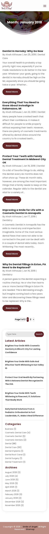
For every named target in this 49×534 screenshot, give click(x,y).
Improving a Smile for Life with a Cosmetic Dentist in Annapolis (23, 211)
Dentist (41, 112)
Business (9, 429)
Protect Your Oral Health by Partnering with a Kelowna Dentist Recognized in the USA (24, 380)
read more (12, 91)
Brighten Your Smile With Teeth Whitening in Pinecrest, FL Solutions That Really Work (22, 396)
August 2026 (11, 472)
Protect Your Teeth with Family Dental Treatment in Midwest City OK (24, 159)
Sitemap (30, 529)
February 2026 (12, 494)
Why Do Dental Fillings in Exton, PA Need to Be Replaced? (24, 266)
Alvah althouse (14, 54)
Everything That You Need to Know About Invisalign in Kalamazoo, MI (20, 105)
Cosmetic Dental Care (16, 432)
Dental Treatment (13, 462)
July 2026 (9, 476)
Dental (8, 443)
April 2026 (9, 487)
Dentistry (7, 220)
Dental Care (11, 447)
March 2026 (10, 490)
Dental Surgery (12, 458)
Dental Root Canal (13, 454)
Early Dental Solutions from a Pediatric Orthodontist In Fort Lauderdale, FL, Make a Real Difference (24, 412)
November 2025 (12, 505)
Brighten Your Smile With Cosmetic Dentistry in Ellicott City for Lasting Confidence (22, 349)
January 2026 (11, 498)
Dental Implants (12, 451)
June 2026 (10, 479)
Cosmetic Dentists (14, 440)
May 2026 (9, 483)
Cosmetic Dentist (13, 436)
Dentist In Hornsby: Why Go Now (22, 51)
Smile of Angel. (30, 526)
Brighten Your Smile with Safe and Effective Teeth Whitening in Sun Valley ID (24, 365)
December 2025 (12, 501)
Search (39, 334)
